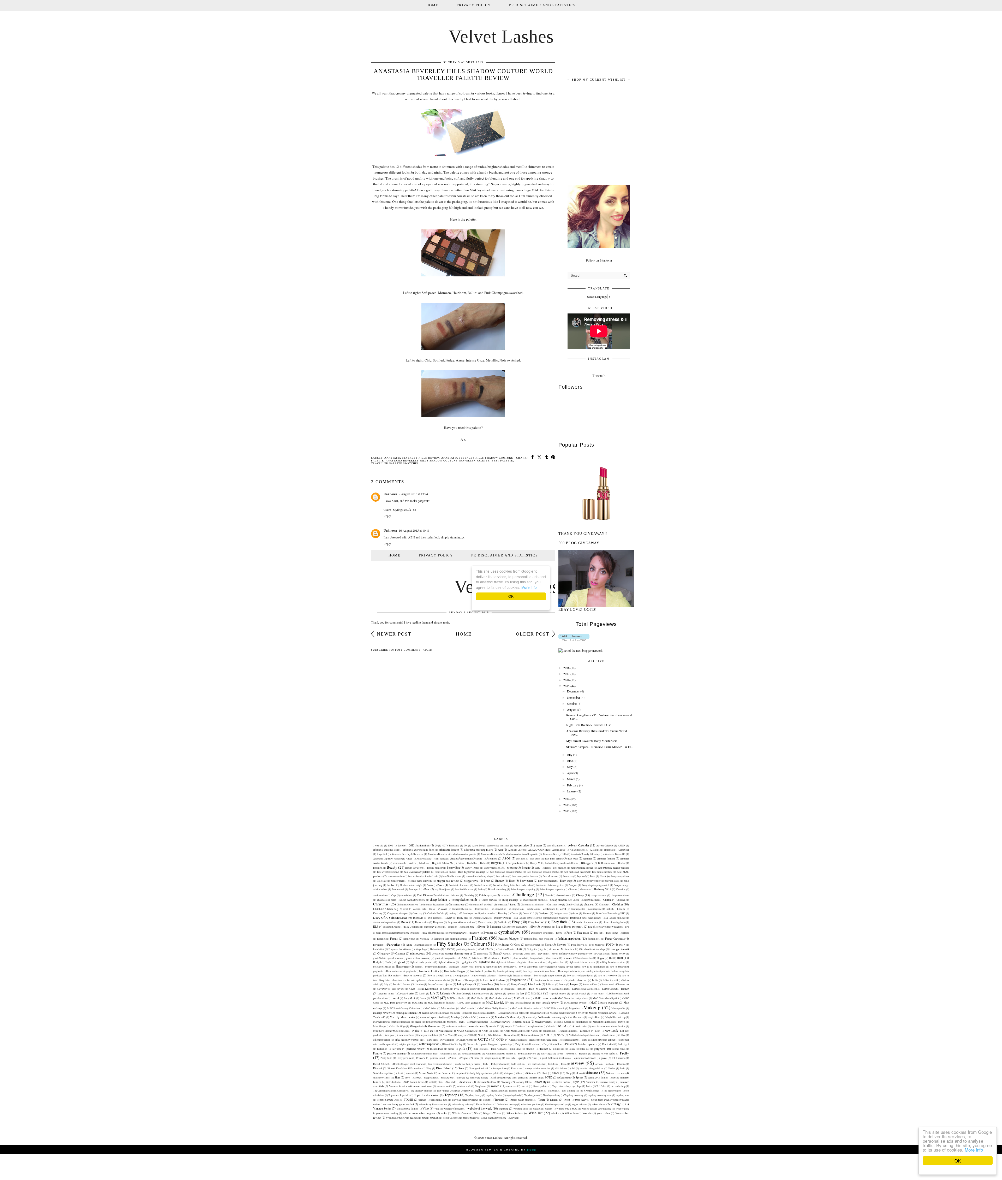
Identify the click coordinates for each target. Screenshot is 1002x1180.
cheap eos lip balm (386, 900)
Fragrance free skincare (400, 949)
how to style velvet (607, 975)
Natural (534, 1031)
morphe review (535, 1026)
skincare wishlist (381, 1077)
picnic (451, 1049)
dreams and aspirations (384, 922)
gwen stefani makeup (418, 958)
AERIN (621, 845)
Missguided (416, 1026)
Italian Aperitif (610, 980)
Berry (537, 867)
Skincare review (615, 1073)
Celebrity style (487, 895)
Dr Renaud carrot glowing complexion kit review (540, 918)
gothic (516, 953)
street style (541, 1082)
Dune (481, 922)
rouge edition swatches (538, 1068)
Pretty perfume (404, 1058)
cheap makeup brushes (534, 900)
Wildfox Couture (461, 1113)
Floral (548, 944)
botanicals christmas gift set (550, 885)
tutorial (554, 1099)
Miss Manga (379, 1026)
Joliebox (550, 984)
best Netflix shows (452, 876)
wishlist (555, 1113)
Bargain (496, 863)
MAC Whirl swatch (554, 1008)
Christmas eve (456, 904)
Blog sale (381, 880)
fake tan (598, 932)
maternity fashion (536, 1017)
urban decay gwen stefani (399, 1104)
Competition (499, 909)
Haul (620, 958)
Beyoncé (581, 876)
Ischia (595, 980)
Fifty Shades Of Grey (507, 944)
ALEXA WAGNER (538, 849)
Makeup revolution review (602, 1013)
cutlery (452, 913)
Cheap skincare (559, 900)
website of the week (479, 1108)
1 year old (378, 845)
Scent (400, 1073)
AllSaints (595, 849)
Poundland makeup (471, 1053)
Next (480, 1035)
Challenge (523, 894)
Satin (622, 1068)
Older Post (533, 634)
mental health (522, 1021)
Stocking (505, 1082)
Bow (427, 889)
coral (563, 909)
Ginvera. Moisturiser (562, 949)
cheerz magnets (591, 900)
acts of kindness (555, 845)
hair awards (520, 958)
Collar (432, 909)
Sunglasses (480, 1086)
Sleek (417, 1077)
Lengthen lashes (386, 993)
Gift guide (532, 949)
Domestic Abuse (481, 918)
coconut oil (419, 909)
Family (394, 938)
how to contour (527, 966)
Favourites (393, 944)
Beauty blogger (435, 867)
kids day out (398, 989)
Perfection (382, 1049)
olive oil (431, 1039)
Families (381, 938)
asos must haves (554, 858)
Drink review (422, 922)
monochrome (476, 1026)
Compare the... (482, 909)
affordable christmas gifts (386, 849)
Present (571, 1053)
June (570, 760)
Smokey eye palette (466, 1077)
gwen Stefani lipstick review (387, 958)
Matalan (499, 1017)
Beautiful (378, 867)
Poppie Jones (618, 1049)
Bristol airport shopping (523, 889)
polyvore (599, 1048)
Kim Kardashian (428, 989)
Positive (377, 1053)
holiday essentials (382, 966)
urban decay (581, 1099)
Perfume (396, 1049)
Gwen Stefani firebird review (611, 953)
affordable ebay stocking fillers (418, 849)
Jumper (574, 984)
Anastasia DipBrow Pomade (387, 858)
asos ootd (573, 858)
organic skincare (569, 1039)
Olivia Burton (447, 1039)
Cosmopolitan (578, 909)
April (570, 773)
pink (462, 1048)
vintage (616, 1103)
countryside (595, 909)
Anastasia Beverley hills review (411, 457)
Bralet (481, 889)
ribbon (609, 1064)
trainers (422, 1099)
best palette (502, 460)
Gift (519, 949)
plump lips (558, 1049)
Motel (550, 1026)
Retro (563, 1064)
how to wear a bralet (440, 980)
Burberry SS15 (602, 889)
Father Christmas (615, 938)
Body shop (565, 880)
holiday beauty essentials (612, 962)
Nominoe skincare (530, 1035)
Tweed (566, 1099)
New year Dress (406, 1035)
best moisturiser (396, 876)
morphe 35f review (514, 1026)
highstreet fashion (505, 962)
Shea (519, 1073)
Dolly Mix (462, 918)
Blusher (499, 880)
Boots (440, 885)
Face (569, 932)
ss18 (431, 1082)
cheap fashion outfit (464, 899)
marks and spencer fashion (433, 1017)
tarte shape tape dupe (570, 1086)
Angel (409, 858)
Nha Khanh (494, 1035)
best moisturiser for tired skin (423, 876)
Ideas (457, 980)
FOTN (622, 944)
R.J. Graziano (618, 1058)
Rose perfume (499, 1068)
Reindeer (552, 1064)
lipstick (536, 993)
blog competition (620, 876)
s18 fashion (561, 1068)
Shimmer (531, 1073)
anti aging (441, 858)
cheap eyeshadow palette (412, 900)
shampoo (508, 1073)
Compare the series (461, 909)
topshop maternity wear (600, 1095)
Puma (476, 1058)
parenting (506, 1044)
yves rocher (603, 1113)
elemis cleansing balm (614, 922)
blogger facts (397, 880)
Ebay (516, 921)
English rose (467, 926)
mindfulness (582, 1021)
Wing (486, 1113)
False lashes (612, 932)
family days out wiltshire (416, 938)
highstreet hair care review (531, 962)
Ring (428, 1068)
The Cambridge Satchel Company (390, 1090)
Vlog (436, 1108)
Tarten (589, 1086)
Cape (393, 895)
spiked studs (564, 1077)
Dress (404, 922)
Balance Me (447, 863)
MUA (562, 1025)
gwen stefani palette (445, 958)
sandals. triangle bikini (592, 1068)
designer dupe (561, 913)
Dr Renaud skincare (615, 918)
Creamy (377, 913)
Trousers (499, 1099)
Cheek (576, 900)
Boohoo (391, 885)
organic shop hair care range (543, 1039)
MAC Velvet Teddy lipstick (493, 1008)
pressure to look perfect (604, 1053)
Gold (495, 953)
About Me (477, 845)
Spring (579, 1077)
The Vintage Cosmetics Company (454, 1090)
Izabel (396, 984)
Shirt (544, 1073)
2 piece (401, 845)
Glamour (400, 953)
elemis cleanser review (587, 922)
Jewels (503, 984)
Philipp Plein (437, 1049)
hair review (553, 958)
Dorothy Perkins (502, 918)
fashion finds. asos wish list (538, 938)
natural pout (549, 1031)
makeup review (382, 1013)
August (571, 709)
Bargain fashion (516, 863)
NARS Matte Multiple (515, 1031)
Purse (534, 1058)
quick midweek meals (585, 1058)
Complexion (516, 909)
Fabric (559, 932)
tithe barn (553, 1090)
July (569, 754)
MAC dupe (417, 1002)
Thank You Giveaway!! (583, 534)
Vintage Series (382, 1108)
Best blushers (559, 867)
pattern (593, 1044)
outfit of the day (454, 1044)
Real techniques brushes (440, 1064)
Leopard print (406, 993)
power (560, 1053)
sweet (525, 1086)
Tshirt (541, 1099)
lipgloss (511, 993)
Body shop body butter (588, 880)
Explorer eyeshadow (516, 926)
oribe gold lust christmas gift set (598, 1039)
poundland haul (449, 1053)
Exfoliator (495, 926)
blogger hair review (448, 880)
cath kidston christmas (448, 895)
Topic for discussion (426, 1095)
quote (604, 1058)
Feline (409, 944)
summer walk (463, 1086)
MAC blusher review (499, 998)
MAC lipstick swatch (575, 1002)
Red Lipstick (517, 1064)
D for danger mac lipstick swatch (477, 913)
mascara (485, 1017)
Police (572, 1049)
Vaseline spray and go (556, 1104)
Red (485, 1064)
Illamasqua (469, 980)
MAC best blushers (457, 998)
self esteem (444, 1073)
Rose (461, 1068)
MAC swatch (467, 1008)
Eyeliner (488, 932)
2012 (566, 811)
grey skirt (543, 953)
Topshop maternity (573, 1095)
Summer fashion (398, 1086)
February (572, 785)
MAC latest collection (469, 1002)
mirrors (621, 1021)
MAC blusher (477, 998)
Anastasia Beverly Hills (554, 854)
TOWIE (408, 1099)
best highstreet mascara (576, 872)
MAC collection (522, 998)
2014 (566, 799)
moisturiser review (455, 1026)
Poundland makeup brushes (500, 1053)
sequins (460, 1073)
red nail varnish (536, 1064)
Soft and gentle (500, 1077)
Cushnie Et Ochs (436, 913)
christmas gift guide (479, 904)
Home (432, 5)
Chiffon (607, 900)
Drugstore (438, 922)
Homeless (454, 966)
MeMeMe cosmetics (477, 1021)
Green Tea (529, 953)
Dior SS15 (418, 918)
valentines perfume (530, 1104)
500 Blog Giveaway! (579, 543)
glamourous (417, 953)
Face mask (583, 932)
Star (440, 1082)
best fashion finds (445, 872)
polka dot (584, 1049)
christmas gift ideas (505, 904)
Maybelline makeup (615, 1017)
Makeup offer (618, 1008)
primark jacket (437, 1058)
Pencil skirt (608, 1044)
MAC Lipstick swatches (604, 1002)
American (624, 849)
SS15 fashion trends (414, 1082)
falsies (625, 932)
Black (603, 876)
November (573, 697)
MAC (435, 997)
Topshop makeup (551, 1095)
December (573, 691)
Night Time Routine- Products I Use (588, 725)
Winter (497, 1113)
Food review (595, 944)
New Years (448, 1035)
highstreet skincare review (582, 962)
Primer (452, 1058)
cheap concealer (598, 895)
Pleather (543, 1049)
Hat (611, 958)
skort (407, 1077)
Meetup (451, 1021)
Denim (514, 913)
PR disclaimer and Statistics (542, 5)
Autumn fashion (606, 858)
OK (958, 1160)
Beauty (392, 867)
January (572, 791)
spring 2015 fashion (598, 1077)
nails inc (428, 1031)
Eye (533, 926)
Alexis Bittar (558, 849)
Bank (460, 863)
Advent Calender (604, 845)
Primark (420, 1058)
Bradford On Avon (464, 889)
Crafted (609, 909)
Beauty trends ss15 (493, 867)
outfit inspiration (429, 1044)
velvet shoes (598, 1104)
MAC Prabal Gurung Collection (403, 1008)
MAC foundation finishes (441, 1002)
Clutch (376, 909)
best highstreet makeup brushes (506, 872)
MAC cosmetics (544, 998)
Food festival (578, 944)
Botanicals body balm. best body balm (512, 885)
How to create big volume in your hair (558, 966)
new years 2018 (465, 1035)
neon (597, 1031)
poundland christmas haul (424, 1053)
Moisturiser (434, 1026)
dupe (490, 922)
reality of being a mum (467, 1064)
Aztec (412, 863)
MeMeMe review (501, 1021)
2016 (566, 680)
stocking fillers (523, 1082)
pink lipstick (480, 1049)
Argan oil (491, 858)
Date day (502, 913)
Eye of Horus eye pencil (569, 926)
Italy (386, 984)
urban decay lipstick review (433, 1104)
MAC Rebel (431, 1008)
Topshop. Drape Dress (388, 1099)
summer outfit (444, 1086)
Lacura (543, 989)
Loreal (395, 998)
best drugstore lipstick (582, 867)
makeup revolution (406, 1013)
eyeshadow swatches (541, 932)
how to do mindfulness (593, 966)
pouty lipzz (546, 1053)
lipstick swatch (578, 993)
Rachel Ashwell (381, 1064)
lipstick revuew (558, 993)
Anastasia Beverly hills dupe (585, 854)
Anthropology (423, 858)
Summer (590, 1082)
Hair (505, 958)
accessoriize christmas (498, 845)
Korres (446, 989)
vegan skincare (579, 1104)
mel (461, 1021)
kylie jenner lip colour (465, 989)
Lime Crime (462, 993)
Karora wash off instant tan (615, 984)
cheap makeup (510, 900)
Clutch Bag (391, 909)
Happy (600, 958)
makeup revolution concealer (479, 1013)
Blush (487, 880)
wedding (503, 1108)
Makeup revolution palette (512, 1013)
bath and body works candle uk (561, 863)
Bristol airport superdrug (552, 889)
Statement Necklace (486, 1082)
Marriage (455, 1017)
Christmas (381, 904)
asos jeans (535, 858)
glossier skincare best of (458, 953)
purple (522, 1058)
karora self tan (590, 984)
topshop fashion (494, 1095)
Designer (544, 913)
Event (481, 926)
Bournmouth (398, 889)
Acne (539, 845)
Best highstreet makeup (471, 872)
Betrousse (568, 876)
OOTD (483, 1039)
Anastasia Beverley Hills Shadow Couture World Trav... (596, 733)
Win (476, 1113)
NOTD (548, 1035)
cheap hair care (489, 900)
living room (597, 993)
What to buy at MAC (566, 1108)
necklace (585, 1031)
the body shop (618, 1086)
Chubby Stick (573, 904)
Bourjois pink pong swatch (596, 885)
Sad (573, 1068)
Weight (548, 1108)
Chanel (548, 895)
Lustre (423, 998)
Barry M (535, 863)
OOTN (500, 1039)
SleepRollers (430, 1077)
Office (622, 1035)
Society (484, 1077)
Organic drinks (516, 1039)
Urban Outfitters (484, 1104)
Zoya (513, 1117)
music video (581, 1026)
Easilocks (503, 922)
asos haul (521, 858)
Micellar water (542, 1021)
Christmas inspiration (532, 904)
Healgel (377, 962)
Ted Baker (601, 1086)
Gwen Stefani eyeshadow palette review (572, 953)
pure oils (510, 1058)
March (571, 779)
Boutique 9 (414, 889)
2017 (566, 674)
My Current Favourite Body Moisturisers (591, 741)
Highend (400, 962)
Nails (415, 1030)
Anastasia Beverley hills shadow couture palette (452, 854)
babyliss (423, 863)
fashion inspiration (569, 938)
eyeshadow (509, 931)
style (576, 1082)
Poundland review (527, 1053)
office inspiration (381, 1039)
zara (424, 1117)
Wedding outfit (520, 1108)
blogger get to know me (420, 880)
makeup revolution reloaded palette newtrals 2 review (557, 1013)
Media (418, 1021)
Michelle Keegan (563, 1021)
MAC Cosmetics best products (573, 998)
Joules (562, 984)
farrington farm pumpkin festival (450, 938)
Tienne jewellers (535, 1090)
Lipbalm (498, 993)
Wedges (537, 1108)
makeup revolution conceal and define (441, 1013)
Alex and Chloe (516, 849)
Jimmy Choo (517, 984)
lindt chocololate (481, 993)
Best (546, 867)
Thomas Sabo (515, 1090)
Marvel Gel (470, 1017)
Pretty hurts (386, 1058)
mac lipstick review (547, 1002)
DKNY (449, 918)
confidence (549, 909)
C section (620, 889)
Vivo (425, 1108)
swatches (511, 1086)
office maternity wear (405, 1039)
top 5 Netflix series (589, 1090)
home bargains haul (435, 966)
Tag (554, 1086)
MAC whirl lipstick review (526, 1008)
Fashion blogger (508, 938)
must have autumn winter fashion (608, 1026)
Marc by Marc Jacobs (402, 1017)
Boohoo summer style (411, 885)
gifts (543, 949)
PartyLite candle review (527, 1044)
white (444, 1113)
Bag (434, 863)
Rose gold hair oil (478, 1068)
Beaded (621, 863)
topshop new (622, 1095)
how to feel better (429, 971)
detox (575, 913)
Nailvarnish (445, 1031)
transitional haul (439, 1099)
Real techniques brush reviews (408, 1064)
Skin (578, 1073)
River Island (443, 1068)
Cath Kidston (424, 895)
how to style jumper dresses (548, 975)
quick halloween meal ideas (556, 1058)
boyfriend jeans (442, 889)
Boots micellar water (459, 885)
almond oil (609, 849)
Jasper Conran (435, 984)
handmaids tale (585, 958)
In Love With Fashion (492, 980)
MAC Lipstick (495, 1002)
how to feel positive (481, 971)
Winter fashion (514, 1113)
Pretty (624, 1053)
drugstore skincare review (461, 922)
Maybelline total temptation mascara (391, 1021)
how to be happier (484, 966)
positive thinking (396, 1053)
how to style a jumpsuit (457, 975)
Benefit (526, 867)
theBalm (479, 1090)
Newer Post (394, 634)
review (577, 1063)
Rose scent (516, 1068)
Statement (466, 1082)
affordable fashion (449, 849)
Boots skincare (481, 885)
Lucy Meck (409, 998)
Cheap (580, 895)
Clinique (603, 904)
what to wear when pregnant (419, 1113)
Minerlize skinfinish (603, 1021)
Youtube (587, 1113)
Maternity (515, 1017)
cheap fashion (438, 899)
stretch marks (562, 1082)
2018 (566, 668)
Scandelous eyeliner (383, 1073)
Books (430, 885)
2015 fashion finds (419, 845)
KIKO (412, 989)
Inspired (569, 980)
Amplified (382, 854)
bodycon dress (612, 880)
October (572, 703)
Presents (583, 1053)
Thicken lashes (496, 1090)
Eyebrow (474, 932)
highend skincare (446, 962)
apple (479, 858)
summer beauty (608, 1082)
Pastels (581, 1044)
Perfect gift (623, 1044)
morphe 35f (494, 1026)
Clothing (617, 904)
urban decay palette (462, 1104)
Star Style (451, 1082)
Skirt (397, 1077)
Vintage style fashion (407, 1108)
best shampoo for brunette (525, 876)
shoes (555, 1073)
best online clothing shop (479, 876)
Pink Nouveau (498, 1049)
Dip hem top (434, 918)
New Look (611, 1030)
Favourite (378, 944)
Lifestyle (445, 993)
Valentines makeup (507, 1104)
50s (466, 845)
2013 (566, 805)
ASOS (506, 858)
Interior (582, 980)
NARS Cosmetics (466, 1031)
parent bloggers (489, 1044)
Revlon (598, 1064)
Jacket (406, 984)
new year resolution (428, 1035)
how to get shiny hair (508, 971)
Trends (486, 1099)
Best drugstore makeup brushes (613, 867)
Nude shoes (609, 1035)
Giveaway (383, 953)
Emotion (452, 926)
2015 (566, 686)
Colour (443, 909)
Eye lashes (546, 926)
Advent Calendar (578, 845)
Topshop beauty (473, 1095)
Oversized (472, 1044)
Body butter (526, 880)
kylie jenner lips (490, 989)
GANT (448, 949)
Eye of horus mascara (433, 932)
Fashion (480, 937)
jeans (449, 984)
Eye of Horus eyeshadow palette (604, 926)
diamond (587, 913)
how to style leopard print (580, 975)
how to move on (413, 975)
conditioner (533, 909)
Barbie (483, 863)
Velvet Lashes (501, 36)
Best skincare (550, 876)
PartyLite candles (552, 1044)
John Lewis (534, 984)
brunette (585, 889)
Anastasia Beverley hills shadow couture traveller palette (438, 460)
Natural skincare (567, 1031)
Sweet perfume (540, 1086)
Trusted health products (521, 1099)
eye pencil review (457, 932)
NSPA (560, 1035)
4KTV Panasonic (451, 845)
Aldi (500, 849)
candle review (380, 895)
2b (436, 845)
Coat (405, 909)
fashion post (594, 938)
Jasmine (419, 984)
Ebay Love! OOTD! (577, 610)
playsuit (530, 1049)
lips (522, 993)
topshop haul (513, 1095)
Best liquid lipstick (602, 872)
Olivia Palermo (466, 1039)
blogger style (471, 880)
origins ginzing (407, 1044)
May (570, 766)
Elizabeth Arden (391, 926)
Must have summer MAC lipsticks (390, 1031)
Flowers (561, 944)
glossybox (482, 953)
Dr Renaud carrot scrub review (585, 918)
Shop (568, 1073)
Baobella (471, 863)
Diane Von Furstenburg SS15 (610, 913)
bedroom (512, 867)
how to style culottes (484, 975)
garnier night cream (465, 949)
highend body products (422, 962)
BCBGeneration (606, 863)
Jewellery (487, 984)
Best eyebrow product (388, 872)
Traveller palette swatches (395, 463)
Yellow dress (571, 1113)
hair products (536, 958)
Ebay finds (559, 921)
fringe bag (420, 949)
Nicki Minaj (510, 1035)
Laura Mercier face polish (585, 989)
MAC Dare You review (395, 1002)
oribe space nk (387, 1044)
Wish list (535, 1112)
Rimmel (377, 1068)
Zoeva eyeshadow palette (493, 1117)
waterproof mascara (453, 1108)
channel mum (563, 895)
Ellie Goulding (412, 926)
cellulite (505, 895)
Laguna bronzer (560, 989)
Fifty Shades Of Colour (461, 943)
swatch (495, 1086)
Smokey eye (447, 1077)
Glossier (436, 953)
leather (625, 989)
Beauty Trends (472, 867)
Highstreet (484, 962)
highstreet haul (556, 962)
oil (421, 1039)
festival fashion (424, 944)
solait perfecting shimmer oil (526, 1077)
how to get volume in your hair (538, 971)
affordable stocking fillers (478, 849)
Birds (592, 876)
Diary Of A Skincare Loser (390, 917)
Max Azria (578, 1017)
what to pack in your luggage (596, 1108)
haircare (567, 958)
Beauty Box (453, 867)
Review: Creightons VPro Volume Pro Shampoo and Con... (599, 717)
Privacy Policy (474, 5)
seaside (411, 1073)
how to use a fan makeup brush (409, 980)
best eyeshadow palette (417, 872)
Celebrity (469, 895)
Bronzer (573, 889)
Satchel (612, 1068)
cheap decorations (620, 895)
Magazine (574, 1008)
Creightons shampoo (397, 913)
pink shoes (515, 1049)
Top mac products (612, 1090)
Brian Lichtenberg (497, 889)
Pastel (568, 1044)
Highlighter (466, 962)
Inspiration (518, 979)
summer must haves (422, 1086)
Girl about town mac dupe (592, 949)
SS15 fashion (393, 1082)
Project (464, 1058)
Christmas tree (554, 904)
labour (521, 989)
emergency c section (434, 926)
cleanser (589, 904)
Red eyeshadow (499, 1064)
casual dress (407, 895)
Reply (387, 516)
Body (512, 880)
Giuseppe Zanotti (619, 949)
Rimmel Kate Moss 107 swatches (404, 1068)
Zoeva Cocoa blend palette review (460, 1117)
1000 (390, 845)
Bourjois (573, 885)
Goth (506, 953)
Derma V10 (528, 913)
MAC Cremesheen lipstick (606, 998)
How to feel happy (454, 971)
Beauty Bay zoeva (414, 867)
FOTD (610, 944)
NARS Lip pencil (490, 1031)
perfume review (416, 1049)
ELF (375, 926)
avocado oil (399, 863)
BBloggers (587, 863)
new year (389, 1035)
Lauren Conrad (609, 989)
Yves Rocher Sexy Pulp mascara (402, 1117)
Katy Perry (382, 989)
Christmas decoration (407, 904)
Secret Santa (426, 1073)
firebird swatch (532, 944)
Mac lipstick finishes (520, 1002)
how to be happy (506, 966)
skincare (592, 1072)
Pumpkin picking (493, 1058)
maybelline (594, 1017)
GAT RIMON (486, 949)
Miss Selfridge (397, 1026)
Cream (621, 909)
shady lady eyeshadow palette (484, 1073)
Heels (388, 962)
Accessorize (521, 845)
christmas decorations (433, 904)
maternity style (559, 1017)
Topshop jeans (531, 1095)
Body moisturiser (547, 880)
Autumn (587, 858)
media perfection (434, 1021)
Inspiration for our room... (548, 980)
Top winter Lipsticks (399, 1095)
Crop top (417, 913)
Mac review (448, 1008)
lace (531, 989)
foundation (378, 949)
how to (466, 966)
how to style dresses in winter (514, 975)
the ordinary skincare (421, 1090)
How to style (434, 975)
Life (432, 993)
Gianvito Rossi (505, 949)
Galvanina (435, 949)
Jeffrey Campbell (466, 984)
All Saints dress (578, 849)
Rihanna (621, 1064)
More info (974, 1149)
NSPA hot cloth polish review (584, 1035)
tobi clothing (568, 1090)
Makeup (591, 1007)
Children (621, 900)
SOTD (548, 1077)
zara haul (434, 1117)
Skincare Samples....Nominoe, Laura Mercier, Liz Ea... (600, 747)
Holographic (403, 966)
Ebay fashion (536, 922)
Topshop (450, 1094)
